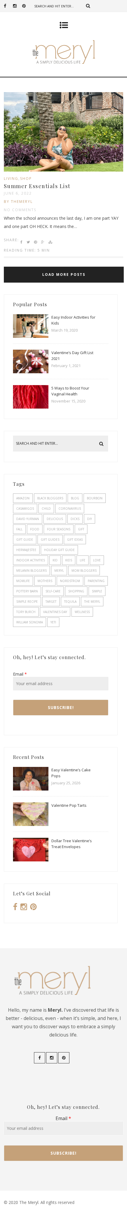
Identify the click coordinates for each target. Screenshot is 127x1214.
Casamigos (25, 508)
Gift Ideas (75, 539)
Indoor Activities (30, 560)
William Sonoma (29, 622)
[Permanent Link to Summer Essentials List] (63, 170)
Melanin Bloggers (31, 570)
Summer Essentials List (37, 186)
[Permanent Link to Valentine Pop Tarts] (30, 824)
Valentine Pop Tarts (69, 805)
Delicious (55, 519)
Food (34, 529)
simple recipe (27, 601)
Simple (97, 591)
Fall (19, 529)
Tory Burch (25, 612)
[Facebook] (8, 6)
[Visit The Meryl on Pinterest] (33, 908)
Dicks (75, 519)
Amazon (23, 498)
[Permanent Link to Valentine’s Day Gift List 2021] (30, 371)
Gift (81, 529)
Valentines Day (55, 612)
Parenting (96, 581)
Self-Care (53, 591)
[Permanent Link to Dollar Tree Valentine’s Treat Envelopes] (30, 860)
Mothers (45, 581)
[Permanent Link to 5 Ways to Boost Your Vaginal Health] (30, 407)
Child (46, 508)
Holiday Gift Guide (59, 550)
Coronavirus (69, 508)
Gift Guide (24, 539)
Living (11, 178)
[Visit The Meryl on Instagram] (23, 908)
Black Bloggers (50, 498)
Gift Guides (50, 539)
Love (97, 560)
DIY (89, 519)
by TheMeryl (18, 201)
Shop (26, 178)
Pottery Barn (27, 591)
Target (50, 601)
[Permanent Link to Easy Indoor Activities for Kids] (30, 336)
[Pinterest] (26, 6)
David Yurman (27, 519)
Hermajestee (26, 550)
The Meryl (92, 601)
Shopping (76, 591)
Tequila (70, 601)
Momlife (23, 581)
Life (82, 560)
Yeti (53, 622)
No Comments (20, 209)
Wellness (82, 612)
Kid (55, 560)
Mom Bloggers (84, 570)
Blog (75, 498)
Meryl (59, 570)
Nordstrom (70, 581)
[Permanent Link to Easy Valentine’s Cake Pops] (30, 789)
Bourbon (94, 498)
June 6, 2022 (18, 193)
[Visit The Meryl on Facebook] (15, 908)
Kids (68, 560)
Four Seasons (58, 529)
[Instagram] (17, 6)
